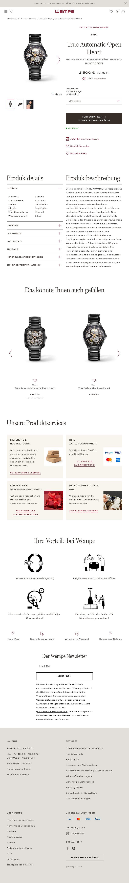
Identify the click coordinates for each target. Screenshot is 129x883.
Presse (11, 842)
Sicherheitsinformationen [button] (24, 265)
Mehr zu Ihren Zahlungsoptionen (84, 463)
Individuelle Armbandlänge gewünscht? (73, 91)
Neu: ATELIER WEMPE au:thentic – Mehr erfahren (64, 3)
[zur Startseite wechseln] (64, 11)
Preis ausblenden (97, 78)
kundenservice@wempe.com (52, 711)
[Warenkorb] (123, 12)
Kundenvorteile (74, 754)
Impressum (13, 859)
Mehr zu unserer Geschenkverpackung (25, 513)
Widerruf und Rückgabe (79, 776)
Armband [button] (12, 249)
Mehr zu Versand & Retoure (25, 473)
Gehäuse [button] (12, 188)
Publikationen (15, 837)
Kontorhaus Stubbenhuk (21, 825)
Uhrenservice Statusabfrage (82, 765)
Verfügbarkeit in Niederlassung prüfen (94, 119)
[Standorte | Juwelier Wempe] (117, 11)
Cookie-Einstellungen (78, 798)
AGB (9, 853)
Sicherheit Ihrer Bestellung (81, 793)
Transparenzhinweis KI (20, 864)
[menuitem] (6, 11)
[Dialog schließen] (126, 3)
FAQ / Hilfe (72, 759)
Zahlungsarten (74, 787)
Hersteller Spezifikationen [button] (25, 257)
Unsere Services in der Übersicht (84, 748)
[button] (82, 139)
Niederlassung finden (19, 769)
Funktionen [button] (14, 233)
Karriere (11, 831)
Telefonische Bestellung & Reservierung (89, 770)
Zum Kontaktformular (19, 763)
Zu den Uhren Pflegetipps (83, 511)
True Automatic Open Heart (94, 388)
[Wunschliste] (111, 11)
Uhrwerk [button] (12, 225)
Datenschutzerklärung (19, 848)
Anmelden (64, 676)
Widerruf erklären (85, 857)
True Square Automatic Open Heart (35, 388)
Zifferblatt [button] (14, 241)
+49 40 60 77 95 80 (20, 748)
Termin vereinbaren (18, 774)
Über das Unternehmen (20, 820)
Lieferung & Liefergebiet (80, 781)
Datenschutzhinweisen (57, 719)
